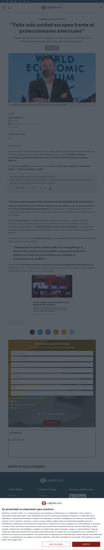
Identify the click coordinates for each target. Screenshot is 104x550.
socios (25, 513)
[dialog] (52, 524)
